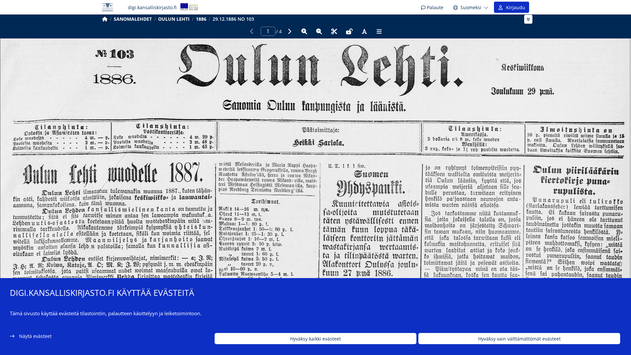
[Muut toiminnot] (379, 31)
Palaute (434, 7)
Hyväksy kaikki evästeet (315, 339)
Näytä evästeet (35, 336)
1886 (201, 19)
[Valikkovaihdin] (528, 19)
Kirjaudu (514, 7)
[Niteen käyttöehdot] (349, 31)
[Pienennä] (319, 31)
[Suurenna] (304, 31)
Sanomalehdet (133, 19)
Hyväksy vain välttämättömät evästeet (519, 339)
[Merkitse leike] (334, 31)
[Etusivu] (104, 19)
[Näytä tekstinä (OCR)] (364, 31)
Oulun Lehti (174, 19)
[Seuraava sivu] (289, 31)
